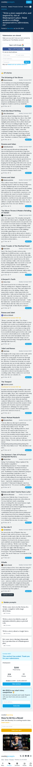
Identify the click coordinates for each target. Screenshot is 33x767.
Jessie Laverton (8, 180)
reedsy (7, 2)
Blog (30, 765)
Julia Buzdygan (8, 146)
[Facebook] (28, 756)
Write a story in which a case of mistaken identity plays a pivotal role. (15, 621)
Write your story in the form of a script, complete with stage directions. (15, 609)
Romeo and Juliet (8, 177)
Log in (29, 2)
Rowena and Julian (8, 144)
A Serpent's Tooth (8, 279)
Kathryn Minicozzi (9, 494)
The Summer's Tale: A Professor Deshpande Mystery (13, 456)
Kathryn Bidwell (8, 315)
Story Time (7, 282)
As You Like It (6, 527)
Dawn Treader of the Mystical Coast (15, 246)
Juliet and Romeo (8, 348)
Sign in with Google (15, 45)
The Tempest (6, 382)
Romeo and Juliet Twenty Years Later (16, 492)
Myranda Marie (8, 420)
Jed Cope (6, 351)
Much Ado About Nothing (11, 111)
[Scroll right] (30, 7)
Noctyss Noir (7, 215)
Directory (4, 6)
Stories (24, 765)
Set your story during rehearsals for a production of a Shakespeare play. (16, 641)
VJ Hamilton (7, 529)
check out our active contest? (17, 64)
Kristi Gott (7, 248)
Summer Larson (8, 384)
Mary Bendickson (9, 113)
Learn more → (6, 722)
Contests (17, 765)
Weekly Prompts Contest (15, 6)
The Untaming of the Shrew (12, 77)
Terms (6, 759)
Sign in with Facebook (15, 49)
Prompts (9, 765)
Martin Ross (7, 459)
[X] (21, 756)
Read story (28, 106)
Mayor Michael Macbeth (10, 418)
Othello (4, 562)
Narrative (10, 28)
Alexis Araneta (8, 80)
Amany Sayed (8, 565)
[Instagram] (23, 756)
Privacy (11, 759)
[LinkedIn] (26, 756)
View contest (16, 684)
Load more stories (7, 594)
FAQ (2, 759)
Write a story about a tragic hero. (16, 631)
